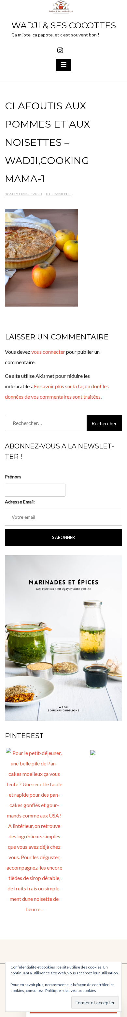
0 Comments (58, 193)
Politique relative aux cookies (70, 990)
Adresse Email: (20, 501)
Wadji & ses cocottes (63, 25)
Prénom (13, 476)
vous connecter (48, 352)
